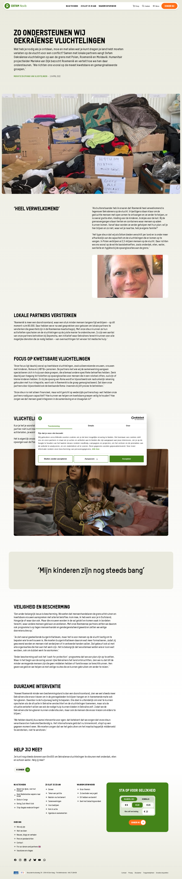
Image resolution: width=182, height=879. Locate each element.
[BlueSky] (35, 859)
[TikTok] (30, 859)
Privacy (130, 872)
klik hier (96, 449)
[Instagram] (20, 859)
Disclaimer (138, 872)
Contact (123, 872)
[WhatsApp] (44, 859)
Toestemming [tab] (54, 426)
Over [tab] (128, 426)
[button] (169, 6)
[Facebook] (15, 859)
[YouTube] (39, 859)
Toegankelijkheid (148, 872)
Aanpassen (89, 459)
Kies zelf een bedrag (131, 811)
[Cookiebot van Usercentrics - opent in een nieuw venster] (133, 418)
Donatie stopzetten (162, 872)
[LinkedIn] (25, 859)
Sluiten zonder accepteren (55, 459)
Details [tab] (91, 426)
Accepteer (126, 459)
